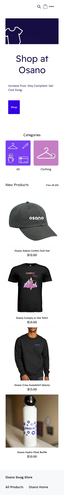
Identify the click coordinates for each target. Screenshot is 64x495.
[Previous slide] (11, 156)
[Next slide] (53, 156)
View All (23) (52, 185)
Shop (14, 107)
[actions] (51, 6)
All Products (14, 487)
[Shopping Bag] (45, 6)
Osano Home (38, 487)
